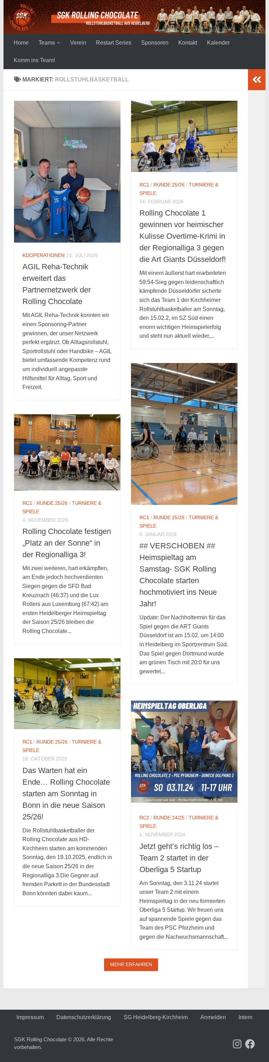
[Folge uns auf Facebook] (250, 1044)
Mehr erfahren (131, 964)
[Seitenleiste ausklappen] (256, 79)
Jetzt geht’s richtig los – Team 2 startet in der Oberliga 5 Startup (179, 858)
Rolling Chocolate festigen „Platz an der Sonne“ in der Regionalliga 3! (66, 543)
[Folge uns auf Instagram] (237, 1044)
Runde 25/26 (169, 184)
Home (21, 43)
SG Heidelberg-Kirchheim (156, 1017)
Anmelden (213, 1017)
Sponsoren (154, 43)
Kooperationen (43, 255)
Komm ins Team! (34, 60)
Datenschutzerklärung (83, 1017)
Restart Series (113, 43)
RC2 (144, 817)
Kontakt (187, 43)
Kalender (218, 43)
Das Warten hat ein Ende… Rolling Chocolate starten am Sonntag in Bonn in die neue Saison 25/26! (66, 793)
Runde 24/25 (169, 817)
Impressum (30, 1017)
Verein (78, 43)
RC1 (144, 184)
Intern (246, 1017)
